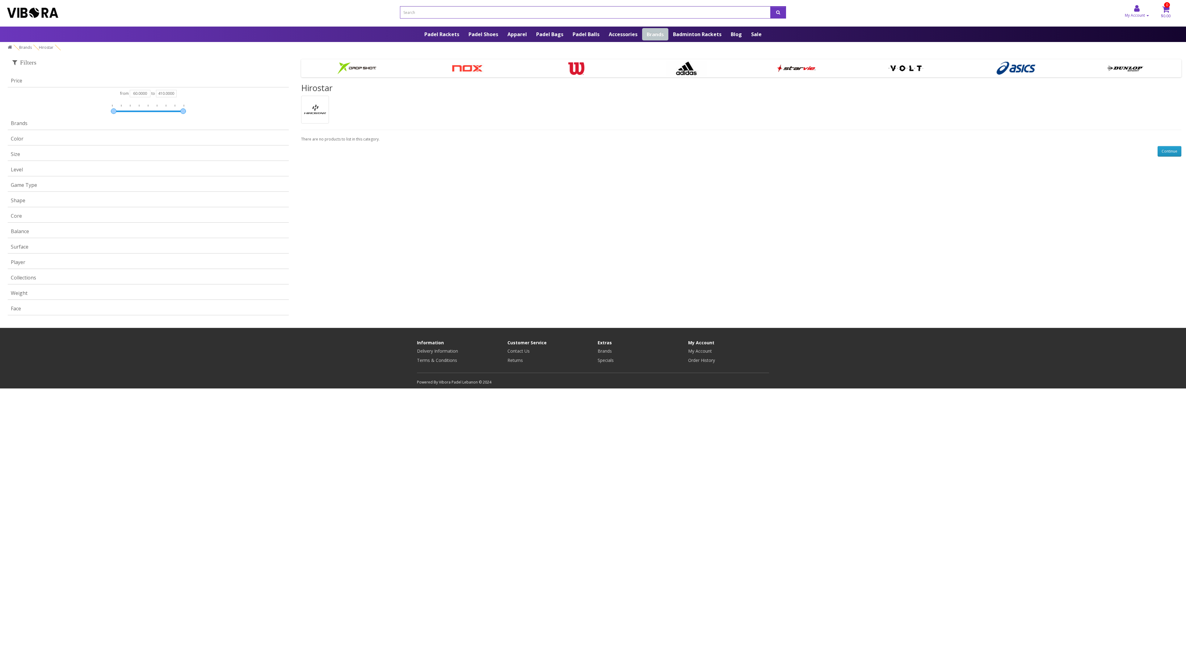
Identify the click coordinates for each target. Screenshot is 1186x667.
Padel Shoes (483, 34)
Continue (1169, 151)
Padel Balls (586, 34)
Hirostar (46, 47)
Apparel (517, 34)
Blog (736, 34)
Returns (515, 360)
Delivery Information (437, 351)
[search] (778, 12)
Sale (756, 34)
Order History (701, 360)
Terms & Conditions (437, 360)
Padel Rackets (441, 34)
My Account (700, 351)
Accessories (623, 34)
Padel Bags (549, 34)
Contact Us (518, 351)
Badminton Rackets (697, 34)
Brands (655, 34)
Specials (606, 360)
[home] (10, 47)
